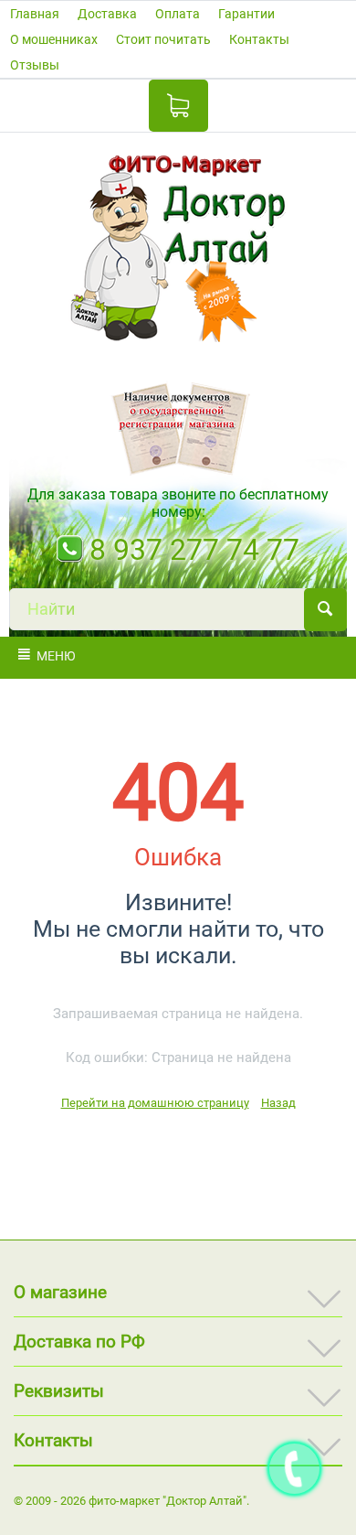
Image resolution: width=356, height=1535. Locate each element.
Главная (34, 13)
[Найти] (325, 609)
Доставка (107, 13)
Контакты (259, 39)
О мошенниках (54, 39)
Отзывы (34, 65)
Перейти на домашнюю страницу (155, 1103)
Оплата (177, 13)
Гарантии (246, 13)
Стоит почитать (163, 39)
